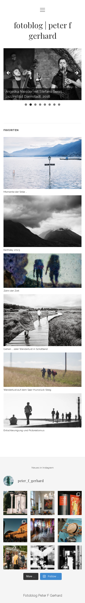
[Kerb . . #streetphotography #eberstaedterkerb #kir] (42, 530)
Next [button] (76, 73)
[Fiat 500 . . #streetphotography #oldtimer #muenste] (70, 530)
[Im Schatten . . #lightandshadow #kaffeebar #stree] (70, 557)
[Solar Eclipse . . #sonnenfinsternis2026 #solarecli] (15, 530)
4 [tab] (40, 104)
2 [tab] (31, 104)
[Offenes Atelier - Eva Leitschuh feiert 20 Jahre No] (42, 503)
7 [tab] (54, 104)
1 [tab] (26, 104)
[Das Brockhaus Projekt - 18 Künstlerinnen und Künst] (70, 503)
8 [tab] (59, 104)
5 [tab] (45, 104)
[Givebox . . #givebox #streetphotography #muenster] (15, 557)
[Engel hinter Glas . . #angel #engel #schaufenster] (42, 557)
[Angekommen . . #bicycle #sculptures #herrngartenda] (15, 503)
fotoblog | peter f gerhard (42, 30)
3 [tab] (35, 104)
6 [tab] (49, 104)
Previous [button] (9, 73)
